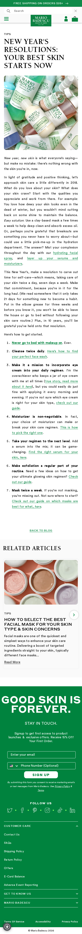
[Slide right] (74, 615)
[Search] (8, 11)
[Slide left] (8, 615)
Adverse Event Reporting (21, 885)
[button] (75, 19)
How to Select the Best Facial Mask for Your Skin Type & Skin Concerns (38, 624)
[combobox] (38, 11)
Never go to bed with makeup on (37, 342)
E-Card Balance (14, 876)
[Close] (77, 10)
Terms (41, 790)
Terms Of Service (14, 921)
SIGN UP (41, 774)
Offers (8, 868)
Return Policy (13, 859)
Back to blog (41, 530)
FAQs (8, 843)
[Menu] (8, 19)
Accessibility (43, 921)
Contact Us (12, 834)
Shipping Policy (14, 851)
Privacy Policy (62, 786)
